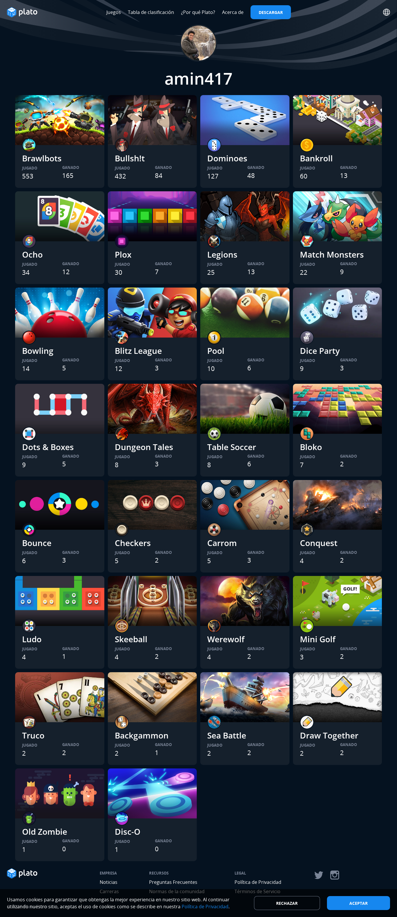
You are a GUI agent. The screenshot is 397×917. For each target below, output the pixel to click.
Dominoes (227, 158)
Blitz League (138, 350)
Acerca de (233, 12)
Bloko (311, 446)
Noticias (108, 882)
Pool (215, 350)
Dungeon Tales (144, 446)
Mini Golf (317, 639)
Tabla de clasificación (151, 12)
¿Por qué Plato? (198, 12)
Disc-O (127, 831)
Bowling (37, 350)
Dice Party (320, 350)
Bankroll (316, 158)
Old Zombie (44, 831)
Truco (33, 735)
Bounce (36, 542)
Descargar (271, 12)
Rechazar (287, 903)
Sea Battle (226, 735)
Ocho (32, 254)
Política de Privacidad (258, 882)
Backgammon (142, 735)
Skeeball (131, 639)
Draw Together (329, 735)
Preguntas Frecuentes (173, 882)
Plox (123, 254)
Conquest (318, 542)
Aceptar (358, 903)
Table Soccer (231, 446)
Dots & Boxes (48, 446)
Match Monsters (332, 254)
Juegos (113, 12)
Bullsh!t (130, 158)
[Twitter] (319, 875)
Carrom (222, 542)
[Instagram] (335, 875)
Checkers (133, 542)
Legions (222, 254)
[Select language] (386, 12)
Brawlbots (42, 158)
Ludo (32, 639)
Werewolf (225, 639)
